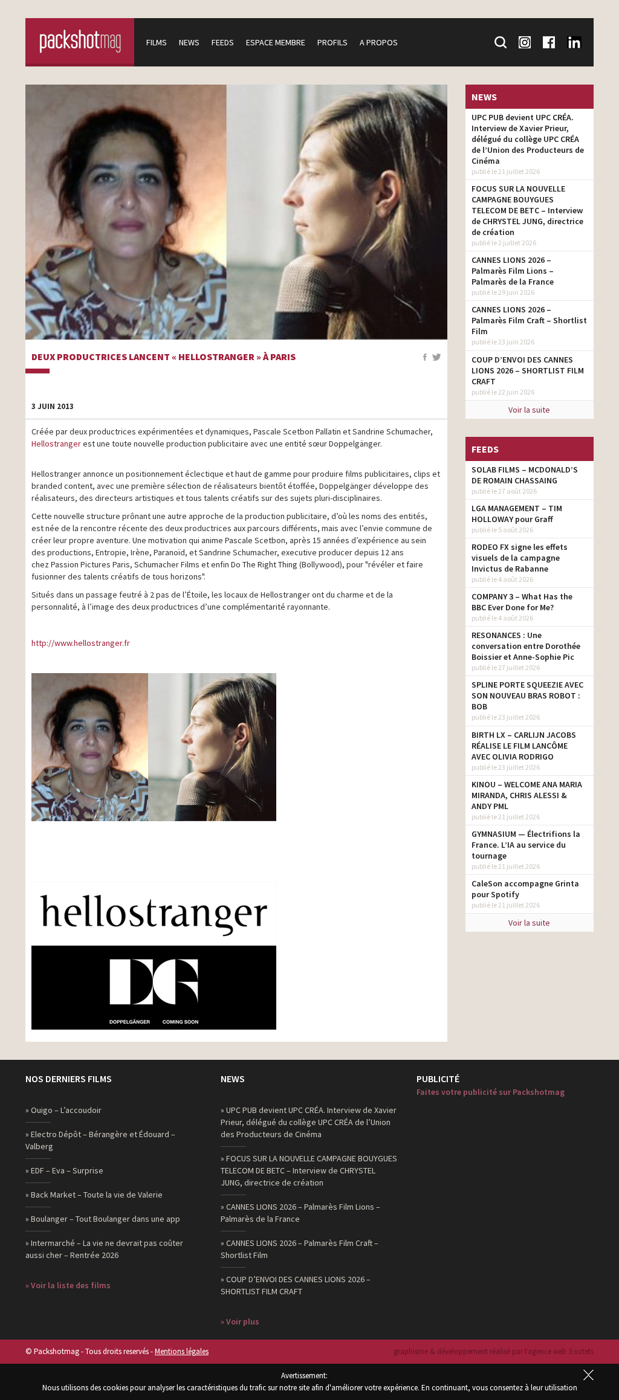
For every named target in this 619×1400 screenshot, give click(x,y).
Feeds (223, 42)
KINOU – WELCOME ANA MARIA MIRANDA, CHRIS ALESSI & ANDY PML (527, 795)
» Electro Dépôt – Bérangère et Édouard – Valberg (100, 1140)
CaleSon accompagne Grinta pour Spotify (525, 889)
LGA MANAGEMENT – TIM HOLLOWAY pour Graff (517, 513)
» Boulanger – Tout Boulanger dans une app (102, 1218)
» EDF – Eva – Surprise (64, 1170)
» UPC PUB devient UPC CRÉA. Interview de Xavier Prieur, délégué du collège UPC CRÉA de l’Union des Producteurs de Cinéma (309, 1122)
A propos (379, 42)
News (189, 42)
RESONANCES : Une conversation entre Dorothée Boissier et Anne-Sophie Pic (526, 646)
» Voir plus (240, 1321)
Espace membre (275, 42)
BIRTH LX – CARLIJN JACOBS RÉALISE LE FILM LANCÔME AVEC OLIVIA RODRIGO (524, 745)
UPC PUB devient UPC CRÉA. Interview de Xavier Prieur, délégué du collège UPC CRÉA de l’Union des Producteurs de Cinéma (528, 139)
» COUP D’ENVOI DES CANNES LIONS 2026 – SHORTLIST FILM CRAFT (296, 1285)
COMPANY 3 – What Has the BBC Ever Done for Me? (522, 602)
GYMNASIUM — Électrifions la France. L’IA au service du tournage (526, 844)
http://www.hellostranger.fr (80, 642)
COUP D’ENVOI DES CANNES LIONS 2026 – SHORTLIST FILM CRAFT (528, 370)
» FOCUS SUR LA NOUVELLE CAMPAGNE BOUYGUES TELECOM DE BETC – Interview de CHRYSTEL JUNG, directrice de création (309, 1170)
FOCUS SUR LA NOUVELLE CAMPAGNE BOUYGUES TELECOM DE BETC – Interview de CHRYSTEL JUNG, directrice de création (527, 210)
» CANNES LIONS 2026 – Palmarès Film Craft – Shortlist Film (299, 1248)
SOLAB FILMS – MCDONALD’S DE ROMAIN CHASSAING (525, 475)
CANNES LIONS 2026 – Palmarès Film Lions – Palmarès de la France (513, 270)
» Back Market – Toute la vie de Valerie (94, 1194)
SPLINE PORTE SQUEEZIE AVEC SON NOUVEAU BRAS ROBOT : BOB (527, 695)
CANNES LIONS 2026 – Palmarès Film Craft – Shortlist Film (529, 320)
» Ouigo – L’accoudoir (63, 1110)
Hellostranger (56, 443)
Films (156, 42)
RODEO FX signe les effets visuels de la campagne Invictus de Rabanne (520, 557)
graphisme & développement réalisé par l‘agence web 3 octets (494, 1351)
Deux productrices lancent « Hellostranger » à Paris (163, 357)
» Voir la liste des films (68, 1285)
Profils (332, 42)
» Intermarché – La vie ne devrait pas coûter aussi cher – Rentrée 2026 (104, 1248)
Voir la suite (529, 409)
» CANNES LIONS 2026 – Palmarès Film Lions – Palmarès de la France (300, 1212)
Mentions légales (182, 1351)
